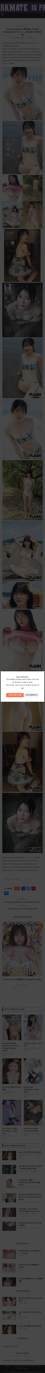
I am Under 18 (31, 695)
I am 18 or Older (15, 695)
